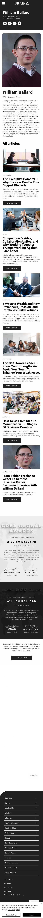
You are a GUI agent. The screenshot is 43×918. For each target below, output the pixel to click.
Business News (11, 721)
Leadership (9, 681)
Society (8, 711)
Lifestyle (8, 691)
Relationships (10, 701)
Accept (32, 915)
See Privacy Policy (14, 910)
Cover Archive (10, 746)
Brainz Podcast (11, 741)
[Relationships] (36, 701)
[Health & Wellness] (36, 696)
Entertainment (11, 716)
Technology (9, 706)
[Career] (36, 676)
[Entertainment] (36, 716)
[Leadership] (36, 681)
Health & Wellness (12, 696)
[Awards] (36, 731)
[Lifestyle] (36, 691)
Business (8, 671)
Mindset (8, 686)
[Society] (36, 711)
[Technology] (36, 706)
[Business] (36, 671)
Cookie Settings (11, 915)
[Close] (40, 905)
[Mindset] (36, 686)
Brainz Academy (11, 736)
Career (7, 676)
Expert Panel (10, 726)
